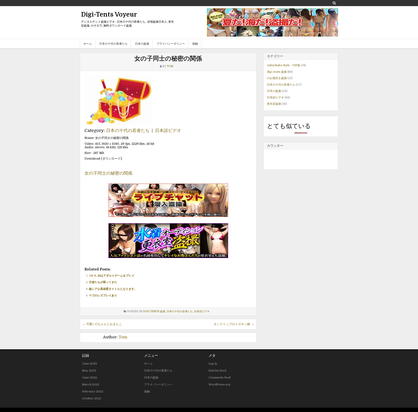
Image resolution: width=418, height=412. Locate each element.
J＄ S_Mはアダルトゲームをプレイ (111, 275)
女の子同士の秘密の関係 (168, 58)
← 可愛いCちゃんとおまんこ (102, 324)
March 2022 (90, 384)
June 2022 (89, 377)
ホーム (87, 43)
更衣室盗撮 (274, 103)
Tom (123, 337)
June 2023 (89, 363)
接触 (195, 43)
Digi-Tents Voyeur (109, 14)
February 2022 (92, 391)
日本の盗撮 (142, 43)
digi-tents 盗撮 (154, 311)
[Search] (334, 3)
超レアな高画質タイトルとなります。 (113, 288)
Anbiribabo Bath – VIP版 (283, 65)
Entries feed (217, 370)
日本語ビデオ (168, 130)
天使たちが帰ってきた (103, 282)
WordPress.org (219, 384)
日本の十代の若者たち (113, 43)
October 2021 (91, 398)
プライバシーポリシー (171, 43)
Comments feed (220, 377)
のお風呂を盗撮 (277, 78)
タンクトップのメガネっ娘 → (234, 324)
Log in (213, 363)
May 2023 (89, 370)
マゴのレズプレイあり (103, 295)
